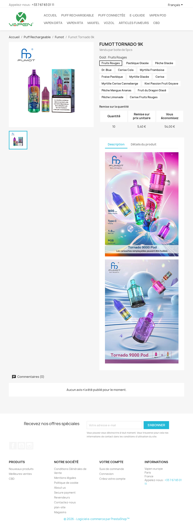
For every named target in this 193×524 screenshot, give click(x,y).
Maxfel (93, 23)
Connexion (106, 474)
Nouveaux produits (21, 469)
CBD (156, 23)
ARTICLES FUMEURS (134, 23)
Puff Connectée (111, 15)
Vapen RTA (75, 23)
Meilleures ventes (20, 474)
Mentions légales (65, 478)
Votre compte (111, 462)
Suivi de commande (111, 469)
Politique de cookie (66, 482)
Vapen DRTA (53, 23)
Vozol (109, 23)
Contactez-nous (65, 502)
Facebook (13, 445)
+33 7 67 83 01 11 (43, 5)
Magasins (60, 512)
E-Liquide (137, 15)
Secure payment (65, 492)
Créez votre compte (112, 479)
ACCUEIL (50, 15)
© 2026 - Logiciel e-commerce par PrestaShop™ (96, 519)
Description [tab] (116, 144)
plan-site (60, 507)
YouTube (21, 445)
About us (60, 487)
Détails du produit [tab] (143, 144)
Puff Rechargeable (77, 15)
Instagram (29, 445)
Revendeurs (62, 497)
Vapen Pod (157, 15)
